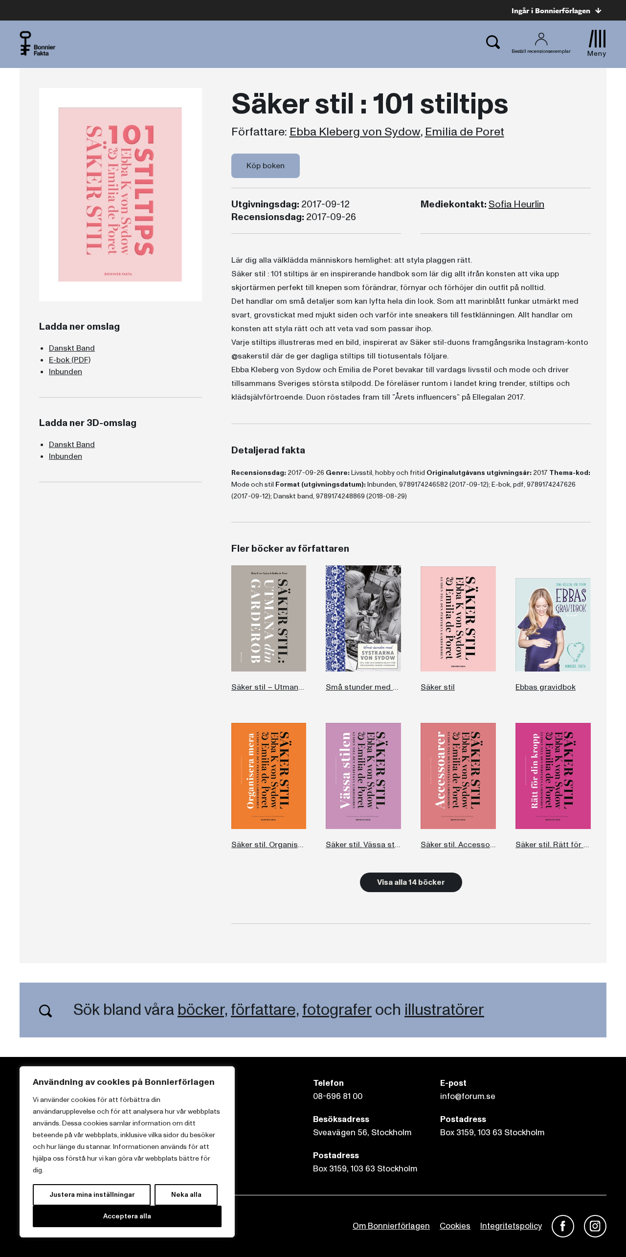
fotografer (337, 1010)
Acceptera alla (127, 1216)
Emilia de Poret (464, 132)
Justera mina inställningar (91, 1194)
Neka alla (186, 1194)
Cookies (455, 1226)
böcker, (202, 1010)
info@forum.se (467, 1096)
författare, (265, 1010)
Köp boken (265, 165)
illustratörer (444, 1010)
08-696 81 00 (337, 1096)
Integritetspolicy (511, 1226)
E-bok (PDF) (69, 360)
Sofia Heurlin (516, 204)
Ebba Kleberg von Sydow (355, 132)
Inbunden (65, 371)
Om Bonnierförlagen (391, 1226)
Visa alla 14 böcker (411, 882)
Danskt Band (72, 348)
